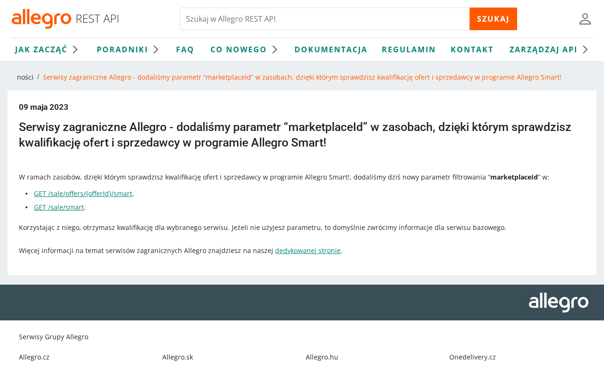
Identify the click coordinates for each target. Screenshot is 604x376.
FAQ (185, 49)
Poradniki (122, 49)
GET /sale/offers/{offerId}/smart (83, 193)
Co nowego (238, 49)
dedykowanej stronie (308, 250)
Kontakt (472, 49)
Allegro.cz (34, 356)
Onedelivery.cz (472, 356)
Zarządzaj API (544, 49)
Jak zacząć (41, 49)
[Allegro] (41, 18)
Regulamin (409, 49)
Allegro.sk (177, 356)
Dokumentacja (331, 49)
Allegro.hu (322, 356)
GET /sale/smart (59, 207)
